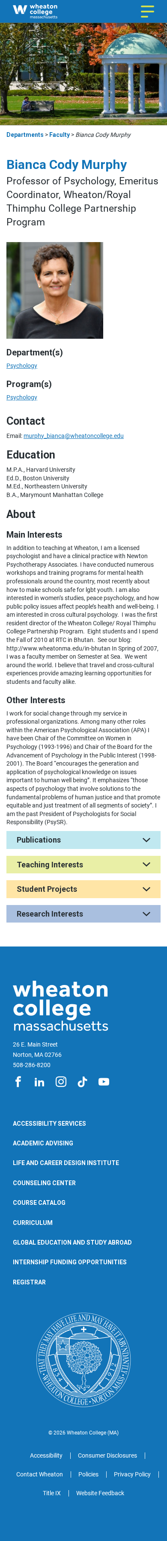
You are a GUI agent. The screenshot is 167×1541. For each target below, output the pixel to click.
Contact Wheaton (39, 1474)
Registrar (29, 1282)
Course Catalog (39, 1202)
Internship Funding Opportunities (70, 1262)
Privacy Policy (132, 1474)
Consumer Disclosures (107, 1455)
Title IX (52, 1493)
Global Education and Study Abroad (72, 1242)
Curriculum (33, 1222)
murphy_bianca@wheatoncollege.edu (74, 435)
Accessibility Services (49, 1123)
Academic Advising (43, 1143)
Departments (25, 134)
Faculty (59, 134)
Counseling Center (44, 1183)
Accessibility (46, 1455)
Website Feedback (100, 1493)
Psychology (21, 365)
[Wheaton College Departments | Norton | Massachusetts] (48, 11)
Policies (88, 1474)
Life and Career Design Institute (66, 1162)
